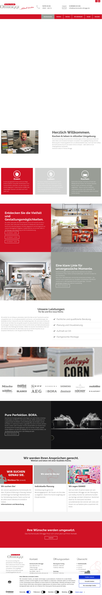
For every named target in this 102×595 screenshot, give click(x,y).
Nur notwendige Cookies (89, 585)
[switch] (43, 592)
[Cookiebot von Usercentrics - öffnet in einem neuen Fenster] (9, 592)
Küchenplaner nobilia (85, 571)
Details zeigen (79, 592)
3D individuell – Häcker (12, 241)
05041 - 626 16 (47, 8)
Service (67, 16)
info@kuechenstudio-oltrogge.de (79, 8)
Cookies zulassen (89, 577)
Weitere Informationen (63, 285)
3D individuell (78, 16)
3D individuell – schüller (12, 237)
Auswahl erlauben (89, 581)
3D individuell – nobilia (12, 232)
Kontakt (97, 16)
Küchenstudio (48, 16)
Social (88, 16)
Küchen (59, 16)
